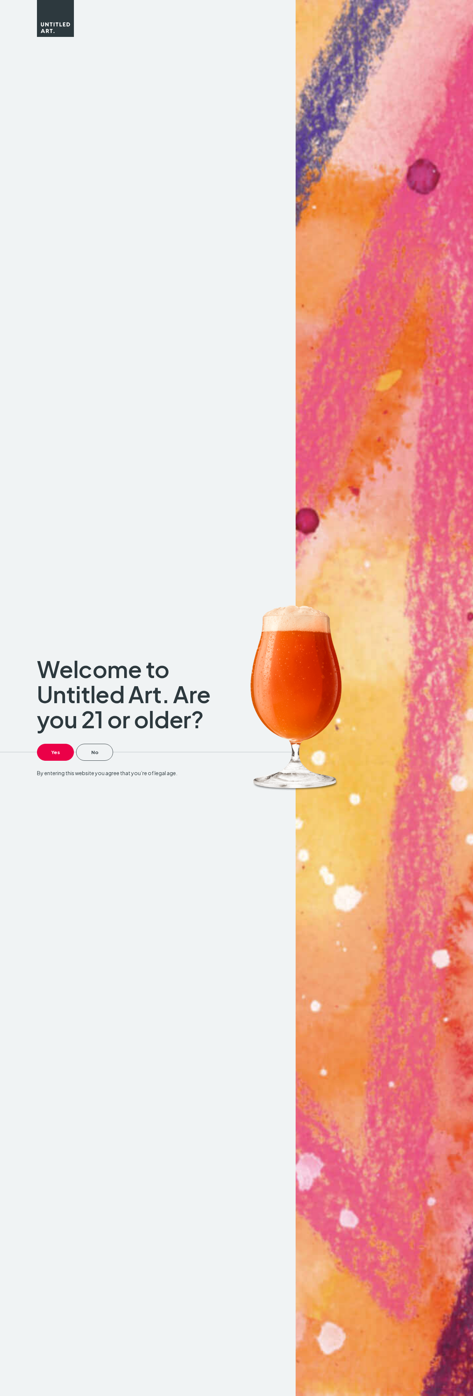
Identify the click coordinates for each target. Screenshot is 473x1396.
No (94, 752)
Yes (55, 752)
